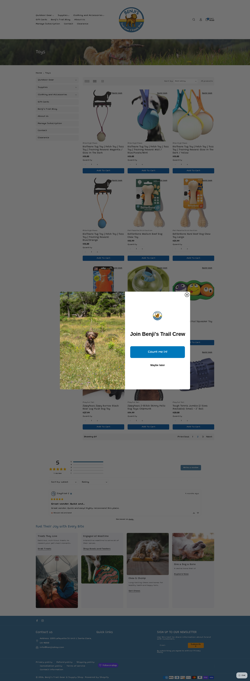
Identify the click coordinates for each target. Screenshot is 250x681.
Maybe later (157, 365)
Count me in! (157, 352)
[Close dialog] (187, 295)
